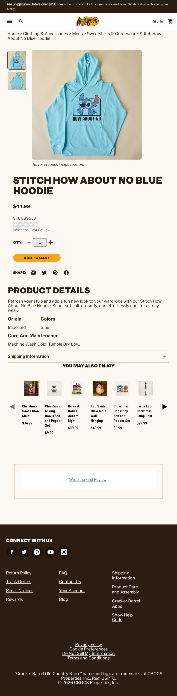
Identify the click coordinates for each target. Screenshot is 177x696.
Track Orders (18, 581)
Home (13, 33)
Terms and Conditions (88, 658)
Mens (77, 33)
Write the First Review (31, 230)
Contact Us (70, 581)
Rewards (14, 599)
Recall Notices (19, 590)
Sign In (158, 21)
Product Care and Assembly (125, 589)
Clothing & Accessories (45, 33)
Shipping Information (123, 575)
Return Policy (19, 572)
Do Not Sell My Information (88, 653)
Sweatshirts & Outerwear (111, 33)
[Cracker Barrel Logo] (87, 21)
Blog (63, 599)
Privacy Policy (88, 644)
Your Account (72, 590)
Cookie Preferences (88, 649)
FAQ (63, 572)
